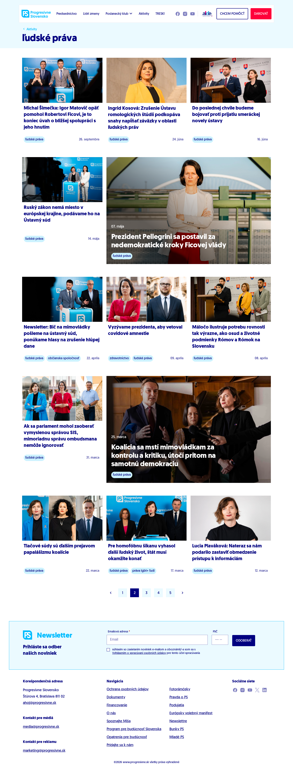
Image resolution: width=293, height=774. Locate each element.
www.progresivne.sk (136, 762)
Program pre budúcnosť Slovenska (134, 729)
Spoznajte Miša (119, 721)
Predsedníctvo (66, 14)
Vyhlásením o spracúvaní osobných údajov (139, 653)
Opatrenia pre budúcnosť (127, 737)
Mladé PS (176, 737)
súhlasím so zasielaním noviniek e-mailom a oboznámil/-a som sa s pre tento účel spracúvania (156, 651)
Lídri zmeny (91, 14)
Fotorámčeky (179, 689)
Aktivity (144, 14)
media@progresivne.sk (41, 727)
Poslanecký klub (117, 14)
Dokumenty (116, 697)
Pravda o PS (178, 697)
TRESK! (160, 14)
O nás (111, 713)
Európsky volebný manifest (190, 713)
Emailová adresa (119, 631)
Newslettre (178, 721)
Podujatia (176, 705)
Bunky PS (176, 729)
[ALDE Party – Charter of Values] (206, 14)
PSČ (215, 631)
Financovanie (117, 705)
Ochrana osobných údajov (127, 689)
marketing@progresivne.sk (44, 751)
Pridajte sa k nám (120, 745)
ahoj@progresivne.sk (39, 703)
